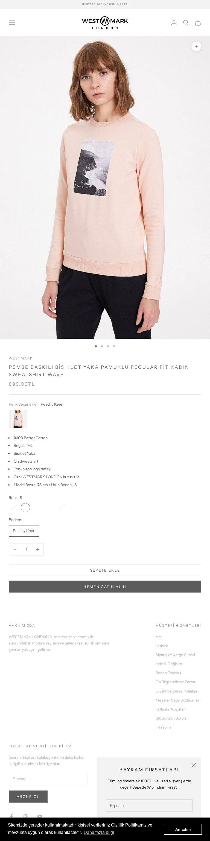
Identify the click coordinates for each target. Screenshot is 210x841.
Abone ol (28, 796)
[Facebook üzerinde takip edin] (11, 816)
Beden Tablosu (168, 672)
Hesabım (163, 727)
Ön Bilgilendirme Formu (176, 681)
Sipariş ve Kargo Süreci (175, 654)
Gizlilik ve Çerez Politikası (177, 691)
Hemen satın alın (104, 586)
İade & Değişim (169, 663)
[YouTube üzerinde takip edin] (40, 816)
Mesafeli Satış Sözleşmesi (178, 700)
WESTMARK (21, 358)
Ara (159, 636)
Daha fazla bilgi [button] (99, 832)
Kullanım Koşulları (171, 709)
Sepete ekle (105, 570)
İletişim (162, 645)
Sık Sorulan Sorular (172, 718)
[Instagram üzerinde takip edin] (25, 816)
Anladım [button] (183, 829)
